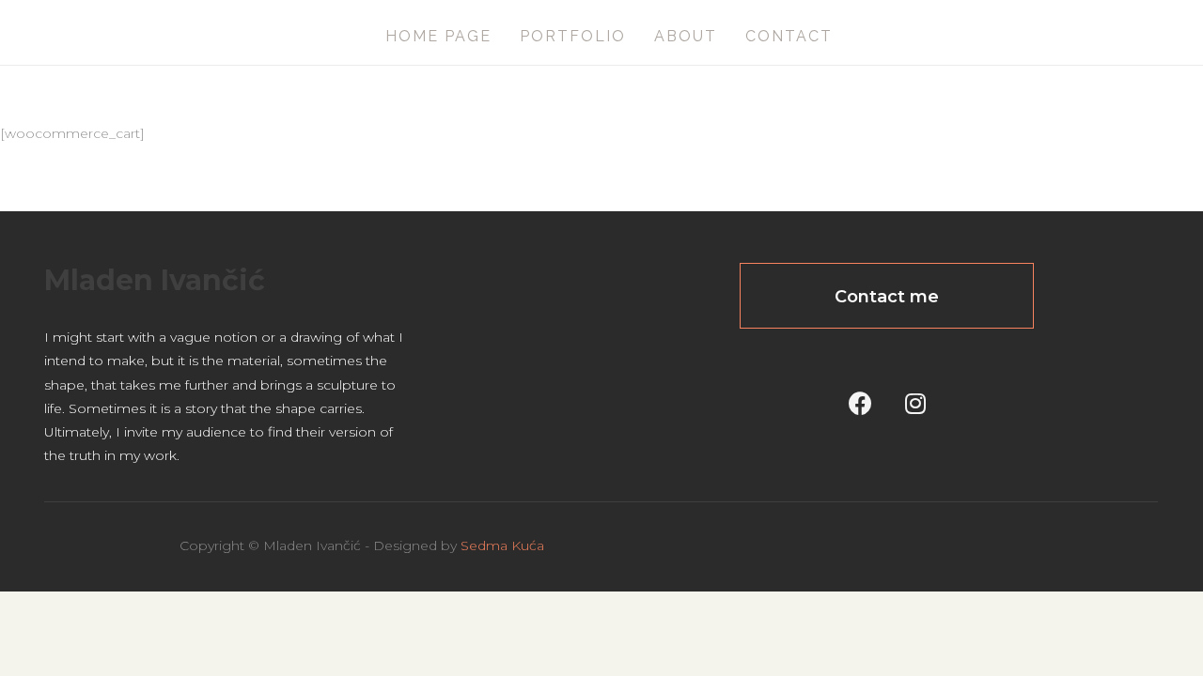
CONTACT (789, 36)
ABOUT (685, 36)
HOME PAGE (438, 36)
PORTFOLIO (573, 36)
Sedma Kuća (502, 545)
